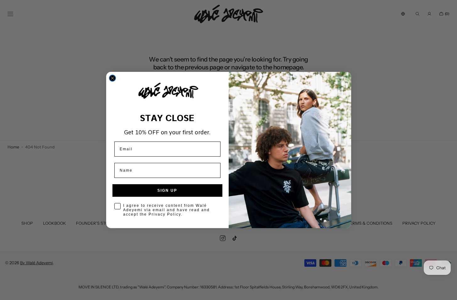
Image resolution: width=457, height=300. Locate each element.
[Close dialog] (112, 78)
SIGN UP (167, 190)
